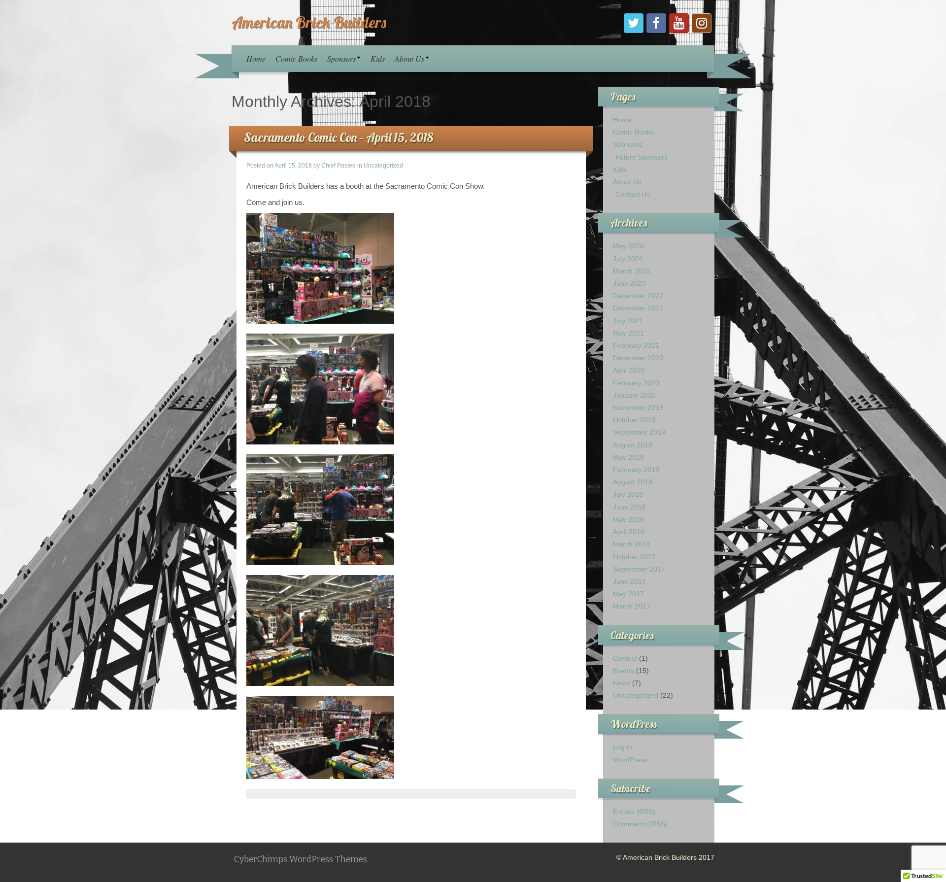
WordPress (630, 760)
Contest (625, 658)
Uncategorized (383, 165)
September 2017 (639, 569)
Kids (378, 58)
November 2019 (638, 407)
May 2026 (628, 246)
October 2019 (634, 420)
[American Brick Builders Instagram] (701, 23)
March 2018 (631, 544)
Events (623, 671)
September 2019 (639, 432)
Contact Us (632, 194)
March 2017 (631, 606)
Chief (328, 165)
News (621, 683)
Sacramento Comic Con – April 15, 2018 (338, 137)
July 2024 (628, 259)
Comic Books (296, 58)
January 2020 (634, 395)
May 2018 (628, 519)
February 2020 (636, 383)
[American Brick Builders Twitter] (633, 23)
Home (256, 58)
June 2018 (629, 507)
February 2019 (636, 470)
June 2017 (629, 581)
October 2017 (634, 557)
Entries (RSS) (634, 811)
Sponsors (341, 58)
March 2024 (631, 271)
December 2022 (638, 296)
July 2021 (628, 321)
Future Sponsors (641, 157)
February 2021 (636, 345)
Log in (622, 747)
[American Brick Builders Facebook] (656, 23)
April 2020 (628, 370)
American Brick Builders (309, 22)
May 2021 (628, 333)
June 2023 (629, 283)
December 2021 (638, 308)
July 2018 (628, 494)
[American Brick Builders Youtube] (679, 23)
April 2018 (628, 532)
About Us (409, 58)
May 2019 (628, 457)
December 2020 (638, 358)
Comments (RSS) (640, 824)
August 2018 (632, 482)
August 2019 (632, 445)
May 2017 (628, 594)
